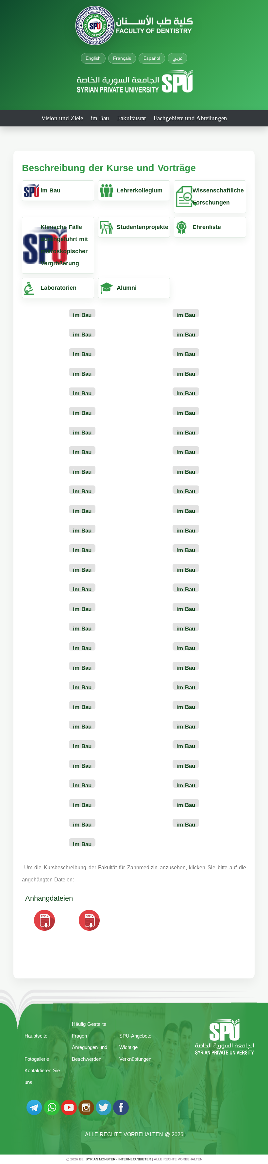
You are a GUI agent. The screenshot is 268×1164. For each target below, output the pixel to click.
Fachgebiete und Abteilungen (190, 118)
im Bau (100, 118)
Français (122, 58)
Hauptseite (36, 1036)
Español (151, 58)
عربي (177, 58)
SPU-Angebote (135, 1036)
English (93, 58)
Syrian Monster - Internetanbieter (118, 1159)
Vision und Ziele (62, 118)
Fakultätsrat (131, 118)
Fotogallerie (37, 1059)
